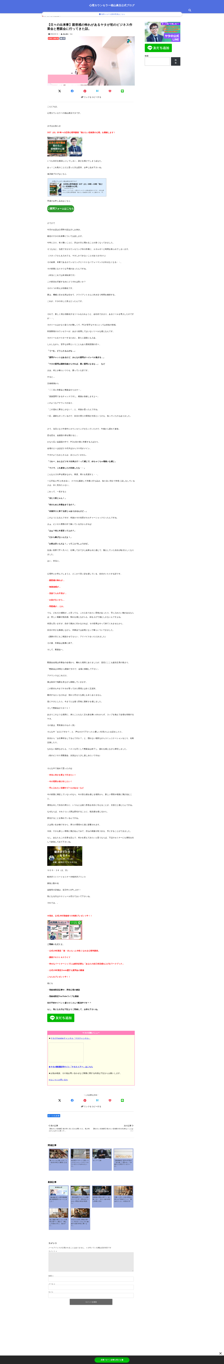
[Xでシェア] (59, 1100)
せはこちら (53, 1080)
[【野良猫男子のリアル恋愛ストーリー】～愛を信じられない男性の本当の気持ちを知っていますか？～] (80, 1192)
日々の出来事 (54, 1115)
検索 (147, 55)
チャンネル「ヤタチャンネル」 (77, 1038)
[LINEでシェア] (122, 91)
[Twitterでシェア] (59, 91)
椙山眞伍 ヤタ (68, 34)
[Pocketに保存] (110, 91)
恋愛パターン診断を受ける (111, 1360)
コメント (52, 1251)
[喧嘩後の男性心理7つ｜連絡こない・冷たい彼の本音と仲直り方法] (102, 1191)
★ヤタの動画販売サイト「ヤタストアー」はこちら (71, 1067)
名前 (50, 1276)
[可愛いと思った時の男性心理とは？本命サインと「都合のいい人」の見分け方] (123, 1191)
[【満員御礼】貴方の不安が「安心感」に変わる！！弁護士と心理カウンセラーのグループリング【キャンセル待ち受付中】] (123, 1156)
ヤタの (53, 1038)
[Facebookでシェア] (72, 91)
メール (51, 1284)
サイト (51, 1292)
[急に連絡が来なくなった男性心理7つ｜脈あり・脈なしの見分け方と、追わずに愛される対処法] (58, 1213)
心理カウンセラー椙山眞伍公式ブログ (112, 5)
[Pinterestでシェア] (85, 91)
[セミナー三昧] (102, 1155)
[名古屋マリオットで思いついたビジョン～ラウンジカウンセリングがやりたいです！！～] (80, 1156)
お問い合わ (63, 1080)
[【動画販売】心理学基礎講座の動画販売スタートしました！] (58, 1191)
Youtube (60, 1038)
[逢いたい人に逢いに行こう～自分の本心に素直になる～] (58, 1158)
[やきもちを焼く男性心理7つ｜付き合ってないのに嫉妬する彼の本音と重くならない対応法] (80, 1213)
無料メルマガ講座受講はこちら (113, 14)
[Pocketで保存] (110, 1100)
